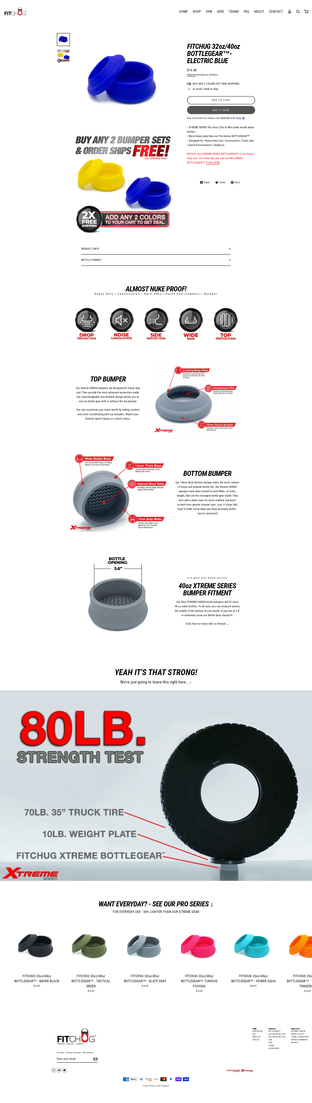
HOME (183, 12)
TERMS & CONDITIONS (300, 1037)
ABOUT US (256, 1037)
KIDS (220, 12)
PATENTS (294, 1042)
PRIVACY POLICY (297, 1034)
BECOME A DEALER (298, 1031)
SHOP (197, 12)
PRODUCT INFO (90, 248)
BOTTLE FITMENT (91, 260)
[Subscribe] (95, 1059)
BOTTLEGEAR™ (274, 1031)
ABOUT (259, 12)
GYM (209, 12)
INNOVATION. (257, 1031)
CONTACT (276, 12)
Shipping (191, 74)
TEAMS (234, 12)
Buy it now (221, 110)
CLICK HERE (213, 162)
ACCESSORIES (273, 1048)
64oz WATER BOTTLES (277, 1034)
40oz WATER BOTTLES (277, 1037)
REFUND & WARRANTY (299, 1040)
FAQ (246, 12)
